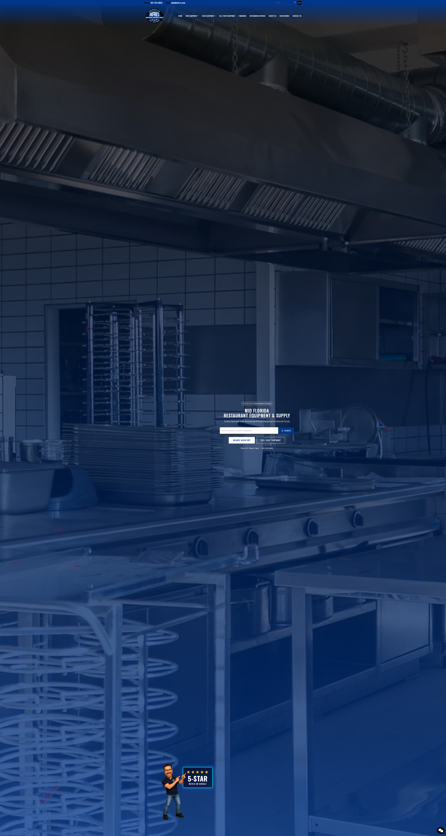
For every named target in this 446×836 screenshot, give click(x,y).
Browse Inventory (241, 440)
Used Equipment (208, 16)
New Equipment (191, 16)
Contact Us (297, 16)
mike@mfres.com (178, 2)
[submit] (295, 2)
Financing (242, 16)
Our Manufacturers (257, 16)
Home (180, 16)
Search (287, 430)
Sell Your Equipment (227, 16)
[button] (192, 16)
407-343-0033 (156, 2)
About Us (272, 16)
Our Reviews (284, 16)
